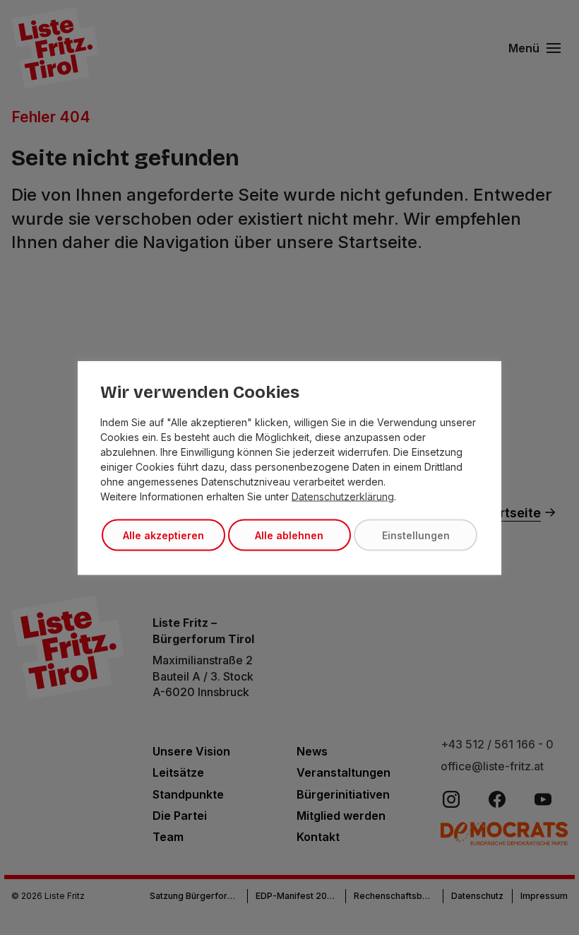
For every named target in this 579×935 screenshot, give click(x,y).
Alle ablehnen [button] (289, 535)
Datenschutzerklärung (343, 496)
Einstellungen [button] (416, 535)
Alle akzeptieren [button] (163, 535)
